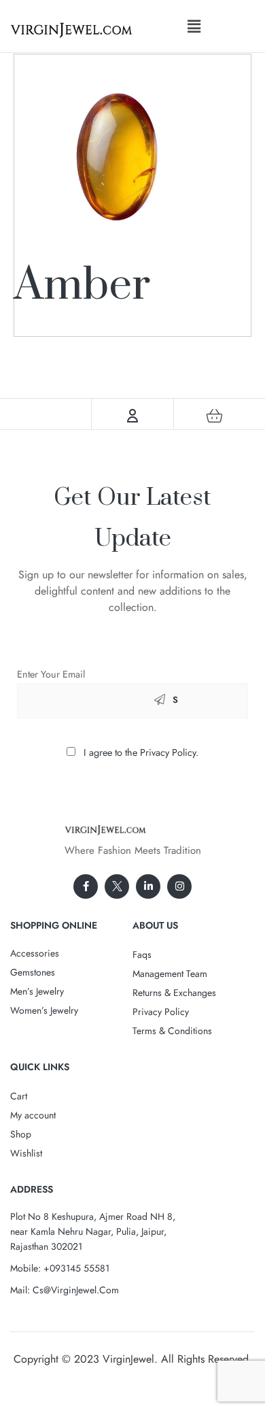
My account (33, 1115)
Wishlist (26, 1153)
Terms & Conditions (172, 1031)
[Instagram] (179, 886)
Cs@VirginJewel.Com (76, 1290)
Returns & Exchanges (174, 992)
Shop (20, 1134)
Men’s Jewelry (37, 991)
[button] (193, 26)
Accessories (34, 953)
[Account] (132, 415)
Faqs (142, 954)
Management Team (169, 973)
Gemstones (32, 972)
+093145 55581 (76, 1268)
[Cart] (215, 415)
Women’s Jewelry (44, 1010)
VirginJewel (128, 1359)
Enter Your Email (51, 674)
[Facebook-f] (85, 886)
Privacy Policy (160, 1011)
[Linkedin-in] (148, 886)
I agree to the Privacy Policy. (141, 752)
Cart (18, 1096)
